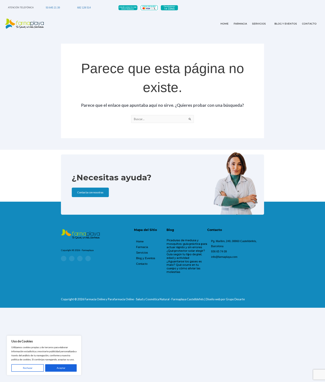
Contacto (309, 23)
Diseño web (213, 299)
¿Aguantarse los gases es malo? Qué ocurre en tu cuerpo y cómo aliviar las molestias (184, 267)
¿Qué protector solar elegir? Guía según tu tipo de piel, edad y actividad (186, 254)
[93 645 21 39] (43, 7)
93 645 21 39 (53, 7)
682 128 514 (84, 7)
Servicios (259, 23)
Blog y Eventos (285, 23)
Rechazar (27, 367)
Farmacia (240, 23)
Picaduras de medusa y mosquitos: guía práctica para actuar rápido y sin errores (187, 244)
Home (224, 23)
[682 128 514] (74, 7)
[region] (44, 355)
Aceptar (61, 367)
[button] (150, 252)
